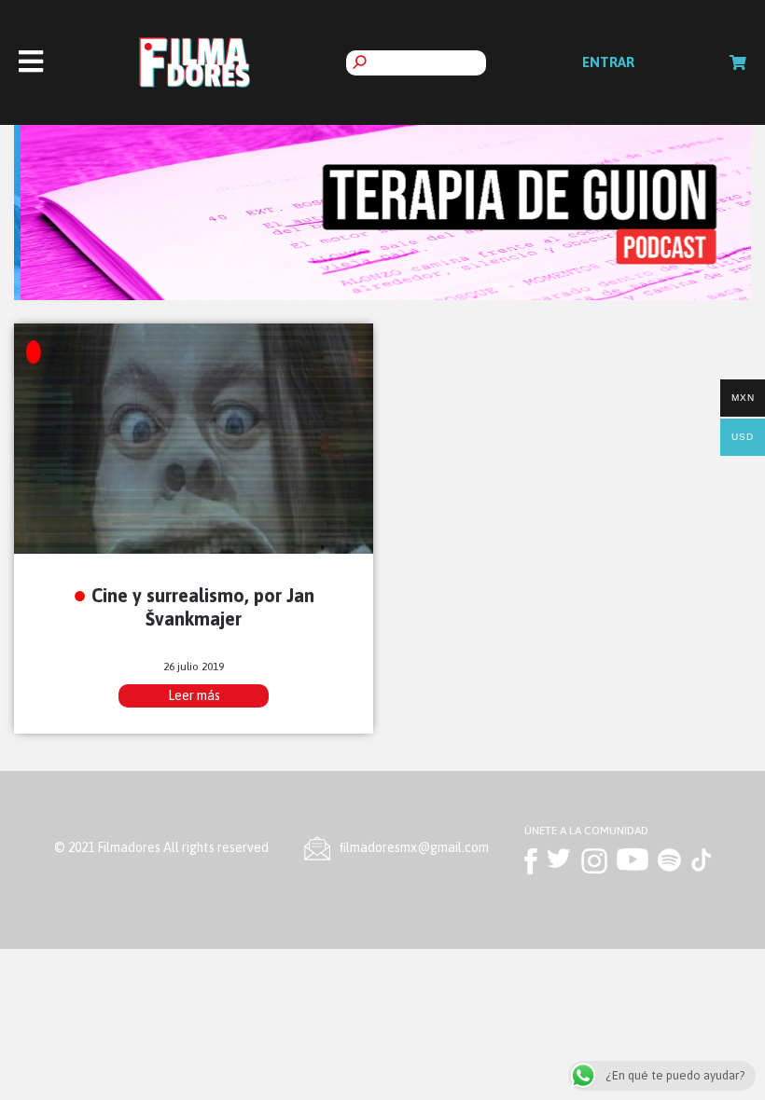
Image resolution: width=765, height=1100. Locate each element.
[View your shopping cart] (738, 62)
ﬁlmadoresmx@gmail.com (414, 847)
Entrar (608, 62)
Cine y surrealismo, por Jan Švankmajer (202, 606)
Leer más (194, 695)
